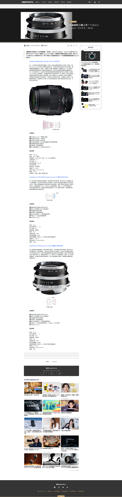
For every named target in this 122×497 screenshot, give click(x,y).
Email (77, 46)
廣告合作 (50, 491)
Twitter (74, 46)
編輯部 (28, 45)
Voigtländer (54, 361)
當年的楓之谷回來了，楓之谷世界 (31, 395)
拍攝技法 (37, 2)
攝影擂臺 (69, 2)
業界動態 (50, 2)
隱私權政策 (65, 491)
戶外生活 (44, 2)
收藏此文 (45, 45)
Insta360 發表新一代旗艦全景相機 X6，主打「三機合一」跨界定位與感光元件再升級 (33, 432)
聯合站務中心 (81, 491)
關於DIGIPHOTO (41, 491)
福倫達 (47, 361)
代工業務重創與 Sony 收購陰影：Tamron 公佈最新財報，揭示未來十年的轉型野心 (33, 414)
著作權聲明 (57, 491)
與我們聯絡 (73, 491)
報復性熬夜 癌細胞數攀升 (66, 412)
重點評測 (56, 2)
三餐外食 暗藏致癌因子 (66, 430)
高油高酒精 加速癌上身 (48, 448)
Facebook (68, 46)
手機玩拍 (63, 2)
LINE (71, 46)
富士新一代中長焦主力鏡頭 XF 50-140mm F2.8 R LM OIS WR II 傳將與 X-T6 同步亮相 (70, 450)
